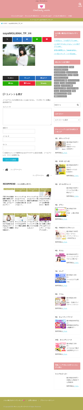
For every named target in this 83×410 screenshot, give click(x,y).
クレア (70, 75)
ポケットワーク (70, 83)
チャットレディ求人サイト (32, 16)
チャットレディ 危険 (61, 80)
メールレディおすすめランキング (42, 20)
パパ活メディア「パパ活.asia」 (65, 54)
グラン (76, 75)
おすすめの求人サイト (61, 69)
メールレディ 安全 (72, 88)
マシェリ (57, 85)
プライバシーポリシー (47, 400)
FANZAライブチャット (61, 67)
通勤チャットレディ (60, 96)
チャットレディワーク (21, 406)
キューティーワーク (60, 75)
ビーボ (56, 83)
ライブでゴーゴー (65, 91)
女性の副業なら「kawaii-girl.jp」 (65, 50)
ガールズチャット (60, 72)
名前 (5, 128)
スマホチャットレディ (61, 77)
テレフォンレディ (73, 80)
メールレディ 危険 (67, 85)
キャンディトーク (72, 72)
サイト (5, 144)
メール (6, 136)
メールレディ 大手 (60, 88)
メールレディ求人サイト (59, 16)
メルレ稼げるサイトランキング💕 (14, 400)
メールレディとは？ (46, 16)
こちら (65, 153)
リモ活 (70, 16)
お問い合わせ (32, 400)
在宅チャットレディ (60, 93)
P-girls (71, 67)
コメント (7, 107)
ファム (62, 83)
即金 (74, 91)
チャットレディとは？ (17, 16)
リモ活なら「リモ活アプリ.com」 (66, 40)
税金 (69, 93)
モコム (56, 91)
